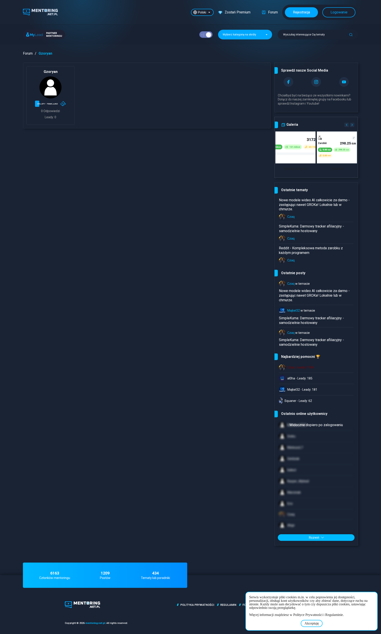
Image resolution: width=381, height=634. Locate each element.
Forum (28, 53)
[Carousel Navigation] (348, 125)
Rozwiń (314, 537)
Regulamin (228, 604)
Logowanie (339, 12)
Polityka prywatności (197, 604)
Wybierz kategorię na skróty (240, 34)
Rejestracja (301, 12)
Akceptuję (311, 623)
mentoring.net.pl (95, 623)
